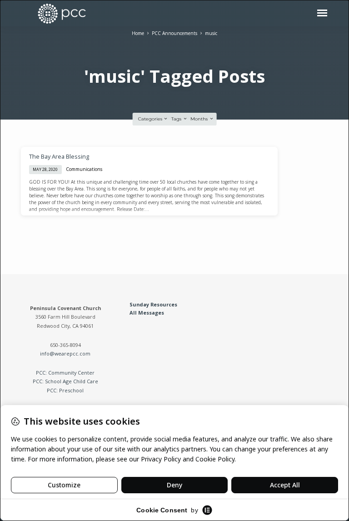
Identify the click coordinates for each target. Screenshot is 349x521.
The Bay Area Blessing (59, 156)
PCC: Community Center (65, 372)
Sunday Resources (153, 304)
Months (199, 119)
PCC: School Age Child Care (65, 381)
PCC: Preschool (65, 390)
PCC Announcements (174, 33)
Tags (177, 119)
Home (138, 33)
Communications (84, 169)
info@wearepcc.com (65, 353)
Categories (151, 119)
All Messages (147, 312)
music (211, 33)
